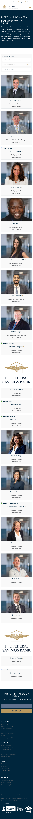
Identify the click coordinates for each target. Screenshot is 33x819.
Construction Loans (6, 728)
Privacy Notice (4, 800)
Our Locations (5, 768)
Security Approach (6, 782)
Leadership (4, 766)
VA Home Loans (5, 731)
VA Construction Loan (7, 747)
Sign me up (16, 711)
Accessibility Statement (14, 798)
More (7, 803)
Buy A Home (4, 724)
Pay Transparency (24, 800)
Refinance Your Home (7, 726)
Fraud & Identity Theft (7, 784)
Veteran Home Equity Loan (8, 754)
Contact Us (4, 764)
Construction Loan (6, 745)
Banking (3, 735)
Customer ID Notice (13, 800)
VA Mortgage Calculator (7, 738)
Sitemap (3, 803)
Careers (3, 773)
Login (21, 2)
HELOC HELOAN (5, 756)
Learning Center (5, 770)
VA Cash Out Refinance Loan (8, 752)
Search (15, 2)
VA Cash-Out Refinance (7, 733)
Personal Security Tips (7, 780)
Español (29, 2)
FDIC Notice (24, 798)
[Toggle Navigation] (30, 6)
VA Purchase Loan (6, 749)
